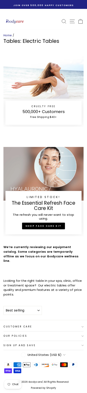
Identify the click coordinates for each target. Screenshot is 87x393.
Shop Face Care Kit (43, 225)
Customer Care (17, 326)
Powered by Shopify (43, 388)
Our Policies (15, 335)
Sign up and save (19, 345)
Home (7, 35)
